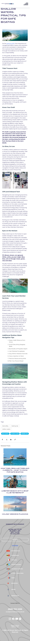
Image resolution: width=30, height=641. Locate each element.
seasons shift (10, 43)
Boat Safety (5, 426)
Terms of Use (15, 626)
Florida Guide (15, 433)
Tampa (13, 577)
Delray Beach (15, 555)
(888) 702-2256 (15, 609)
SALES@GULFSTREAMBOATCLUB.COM (15, 611)
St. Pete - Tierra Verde (17, 573)
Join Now (15, 539)
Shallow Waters (6, 429)
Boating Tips (15, 426)
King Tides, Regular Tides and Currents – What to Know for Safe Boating (15, 470)
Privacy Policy (15, 625)
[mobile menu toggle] (26, 4)
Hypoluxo (14, 560)
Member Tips (24, 433)
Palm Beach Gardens (17, 568)
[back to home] (7, 3)
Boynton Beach (15, 550)
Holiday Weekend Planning (15, 514)
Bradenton (14, 583)
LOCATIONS (15, 545)
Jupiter (13, 589)
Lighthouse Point (16, 564)
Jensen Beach (15, 595)
